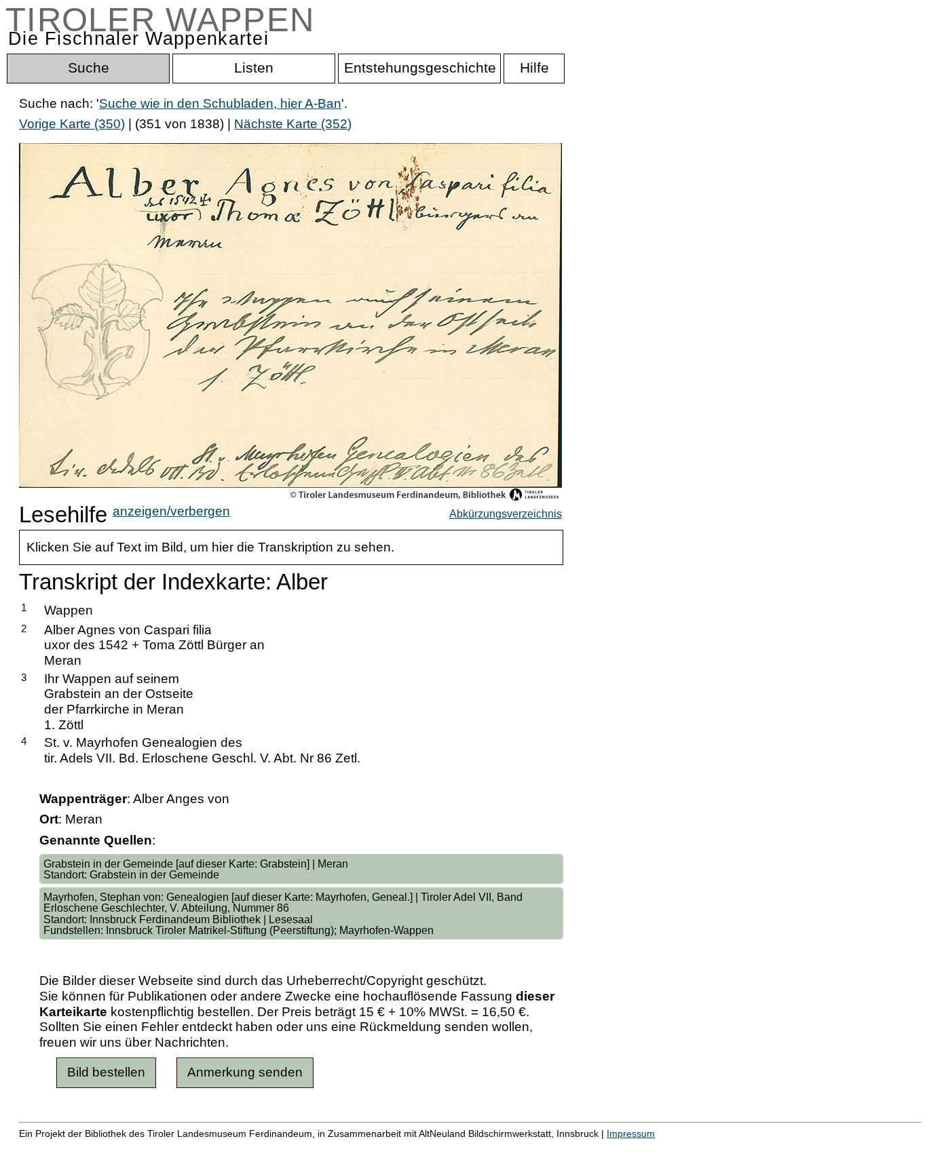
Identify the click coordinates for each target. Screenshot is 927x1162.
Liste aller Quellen (477, 1148)
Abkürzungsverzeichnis (505, 513)
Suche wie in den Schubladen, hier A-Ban (220, 103)
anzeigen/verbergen (171, 511)
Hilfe (660, 1148)
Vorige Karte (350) (72, 124)
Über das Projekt (588, 1148)
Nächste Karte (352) (293, 124)
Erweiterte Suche (69, 1148)
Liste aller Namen (364, 1148)
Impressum (631, 1133)
